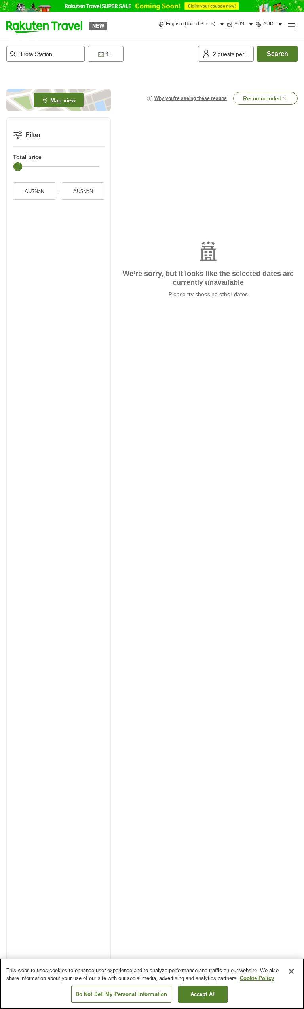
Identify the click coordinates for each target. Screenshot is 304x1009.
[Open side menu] (291, 25)
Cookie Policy (257, 978)
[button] (44, 25)
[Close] (291, 971)
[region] (152, 984)
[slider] (17, 166)
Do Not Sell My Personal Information (121, 994)
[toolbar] (141, 54)
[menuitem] (192, 24)
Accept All (203, 994)
